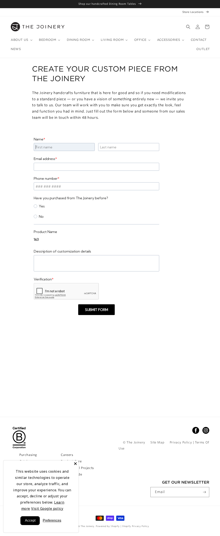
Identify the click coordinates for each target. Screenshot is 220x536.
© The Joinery (134, 442)
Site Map (157, 442)
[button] (188, 27)
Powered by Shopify (108, 526)
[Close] (75, 463)
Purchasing (28, 455)
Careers (67, 455)
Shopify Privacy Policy (135, 526)
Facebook (195, 430)
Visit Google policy (47, 508)
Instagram (205, 430)
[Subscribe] (204, 492)
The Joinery (87, 526)
